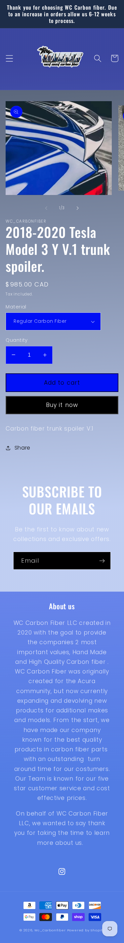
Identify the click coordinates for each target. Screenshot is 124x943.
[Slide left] (46, 208)
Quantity (17, 339)
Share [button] (22, 448)
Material (16, 306)
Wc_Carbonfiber (49, 930)
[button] (9, 58)
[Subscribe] (102, 561)
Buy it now (62, 405)
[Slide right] (77, 208)
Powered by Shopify (86, 930)
